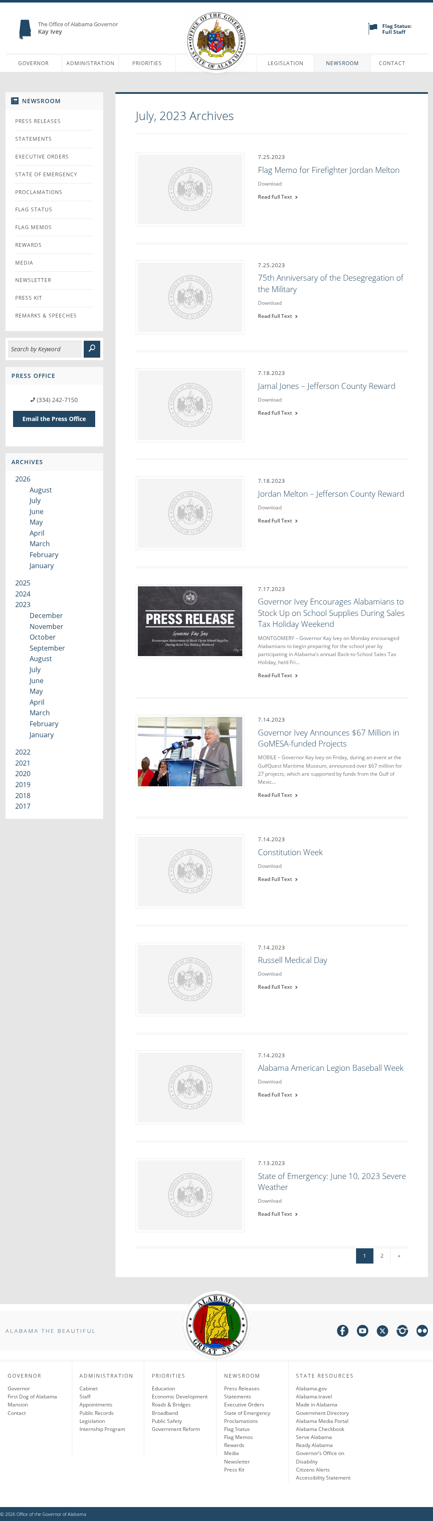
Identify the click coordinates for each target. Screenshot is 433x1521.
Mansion (18, 1404)
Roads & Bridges (171, 1404)
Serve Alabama (314, 1437)
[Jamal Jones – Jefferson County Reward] (190, 404)
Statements (33, 138)
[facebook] (342, 1332)
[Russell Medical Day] (190, 978)
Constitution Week (290, 852)
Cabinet (88, 1388)
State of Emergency (46, 174)
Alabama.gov (311, 1388)
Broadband (165, 1413)
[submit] (92, 349)
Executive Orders (42, 156)
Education (163, 1388)
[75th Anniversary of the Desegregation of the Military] (190, 296)
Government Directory (322, 1413)
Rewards (28, 245)
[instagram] (402, 1332)
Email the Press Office (54, 419)
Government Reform (176, 1429)
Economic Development (180, 1396)
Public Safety (167, 1421)
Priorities (147, 63)
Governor (33, 63)
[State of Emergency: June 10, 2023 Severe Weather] (190, 1194)
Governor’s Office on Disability (320, 1457)
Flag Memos (33, 227)
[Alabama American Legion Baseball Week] (190, 1087)
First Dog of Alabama (32, 1396)
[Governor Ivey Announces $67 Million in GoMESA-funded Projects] (190, 751)
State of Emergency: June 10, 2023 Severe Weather (332, 1182)
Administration (90, 63)
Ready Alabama (314, 1445)
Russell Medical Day (292, 960)
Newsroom (342, 63)
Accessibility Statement (323, 1477)
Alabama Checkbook (320, 1429)
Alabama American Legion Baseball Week (330, 1067)
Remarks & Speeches (46, 315)
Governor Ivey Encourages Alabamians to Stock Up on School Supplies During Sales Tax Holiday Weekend (331, 612)
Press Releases (38, 121)
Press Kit (28, 297)
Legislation (286, 63)
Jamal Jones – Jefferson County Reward (326, 385)
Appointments (95, 1404)
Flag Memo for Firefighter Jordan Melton (329, 169)
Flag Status (33, 209)
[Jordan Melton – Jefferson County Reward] (190, 512)
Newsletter (33, 280)
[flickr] (422, 1332)
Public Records (96, 1413)
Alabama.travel (314, 1396)
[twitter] (382, 1332)
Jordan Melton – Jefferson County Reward (331, 493)
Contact (392, 63)
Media (24, 262)
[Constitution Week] (190, 870)
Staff (84, 1396)
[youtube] (362, 1332)
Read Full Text (276, 196)
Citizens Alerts (313, 1469)
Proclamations (39, 192)
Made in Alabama (316, 1404)
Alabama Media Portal (322, 1421)
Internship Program (102, 1429)
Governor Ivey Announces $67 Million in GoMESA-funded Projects (328, 738)
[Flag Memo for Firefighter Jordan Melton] (190, 188)
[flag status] (372, 32)
